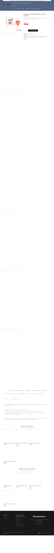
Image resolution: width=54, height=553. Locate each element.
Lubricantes (27, 8)
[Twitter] (28, 38)
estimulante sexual (29, 36)
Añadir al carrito (33, 30)
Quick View (14, 444)
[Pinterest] (29, 38)
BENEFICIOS (44, 390)
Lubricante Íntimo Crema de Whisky (35, 443)
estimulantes (34, 36)
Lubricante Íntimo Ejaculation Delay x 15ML (22, 444)
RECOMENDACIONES (37, 390)
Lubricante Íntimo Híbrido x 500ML (9, 443)
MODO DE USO (28, 390)
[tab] (9, 391)
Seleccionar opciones (20, 487)
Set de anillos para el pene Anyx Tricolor (48, 14)
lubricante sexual (26, 37)
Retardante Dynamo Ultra (49, 14)
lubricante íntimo (45, 36)
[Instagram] (39, 526)
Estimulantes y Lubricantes (20, 8)
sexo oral (44, 37)
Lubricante (41, 36)
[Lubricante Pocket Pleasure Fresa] (13, 22)
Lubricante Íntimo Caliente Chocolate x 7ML (35, 486)
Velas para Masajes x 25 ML (8, 485)
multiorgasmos (37, 37)
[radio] (24, 24)
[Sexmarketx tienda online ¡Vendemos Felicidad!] (7, 4)
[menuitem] (14, 3)
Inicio (14, 8)
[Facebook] (27, 38)
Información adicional (19, 390)
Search (37, 4)
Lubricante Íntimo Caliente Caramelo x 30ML (10, 504)
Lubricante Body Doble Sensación (21, 485)
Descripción (9, 390)
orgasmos (40, 37)
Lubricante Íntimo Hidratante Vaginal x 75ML (10, 462)
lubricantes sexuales (32, 37)
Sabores (25, 22)
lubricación (37, 36)
